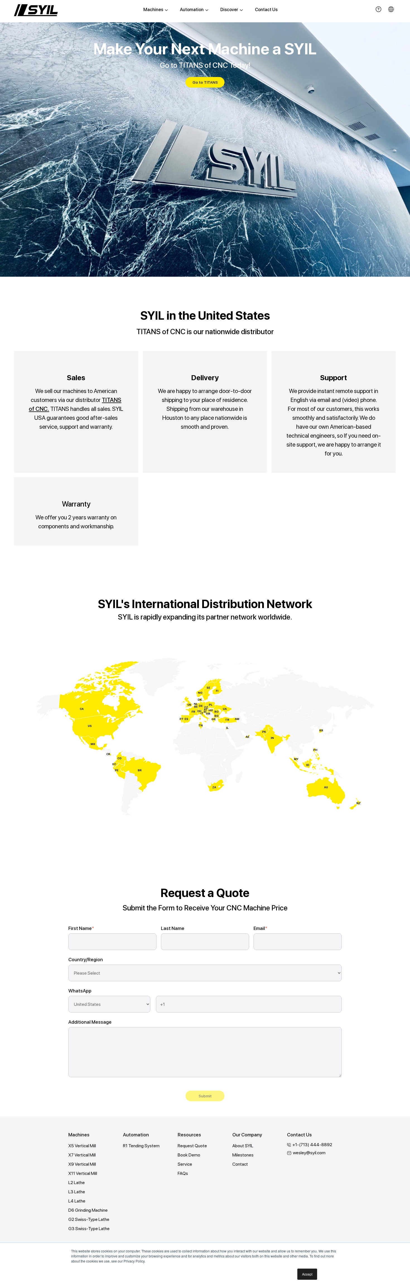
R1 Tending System (141, 1145)
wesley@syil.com (309, 1152)
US (90, 725)
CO (119, 758)
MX (93, 744)
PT (182, 718)
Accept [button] (307, 1274)
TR (227, 719)
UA (225, 708)
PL (211, 704)
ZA (214, 787)
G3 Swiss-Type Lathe (89, 1228)
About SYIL (242, 1145)
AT (206, 709)
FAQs (183, 1173)
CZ (206, 707)
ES (186, 718)
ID (307, 765)
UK (189, 704)
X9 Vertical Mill (82, 1164)
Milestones (243, 1155)
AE (247, 736)
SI (205, 711)
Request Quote (192, 1145)
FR (193, 711)
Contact (240, 1164)
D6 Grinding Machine (88, 1210)
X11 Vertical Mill (82, 1173)
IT (202, 713)
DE (201, 705)
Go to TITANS (205, 82)
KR (321, 730)
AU (326, 787)
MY (296, 759)
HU (211, 710)
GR (213, 719)
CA (82, 708)
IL (227, 727)
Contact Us (266, 9)
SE (208, 687)
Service (185, 1164)
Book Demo (189, 1155)
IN (272, 737)
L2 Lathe (76, 1182)
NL (196, 703)
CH (199, 711)
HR (208, 713)
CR (108, 754)
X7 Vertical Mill (82, 1155)
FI (217, 690)
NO (200, 692)
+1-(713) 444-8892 (312, 1144)
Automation (192, 9)
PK (264, 731)
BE (196, 706)
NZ (358, 803)
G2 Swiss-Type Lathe (88, 1219)
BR (140, 770)
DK (200, 699)
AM (237, 718)
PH (315, 749)
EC (114, 764)
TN (200, 725)
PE (117, 770)
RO (216, 711)
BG (216, 715)
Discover (229, 9)
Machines (153, 9)
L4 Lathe (76, 1201)
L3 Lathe (76, 1191)
